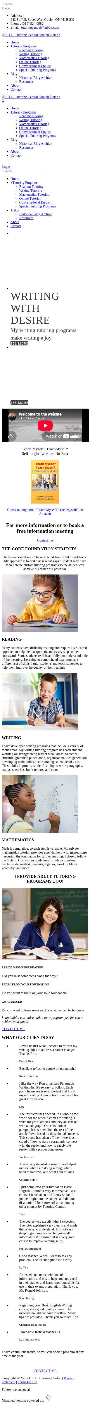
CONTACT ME (13, 1029)
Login (6, 8)
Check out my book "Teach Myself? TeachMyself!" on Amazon (45, 512)
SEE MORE (19, 284)
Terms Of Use (27, 1382)
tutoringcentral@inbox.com (40, 27)
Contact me (45, 540)
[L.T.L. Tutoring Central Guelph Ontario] (31, 35)
